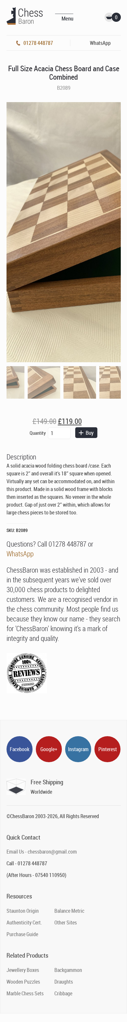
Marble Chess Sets (25, 993)
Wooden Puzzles (23, 981)
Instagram (78, 749)
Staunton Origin (23, 910)
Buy (89, 432)
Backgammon (68, 970)
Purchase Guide (22, 934)
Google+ (48, 749)
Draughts (63, 981)
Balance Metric (69, 910)
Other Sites (65, 922)
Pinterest (107, 749)
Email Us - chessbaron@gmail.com (42, 851)
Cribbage (63, 993)
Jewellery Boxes (23, 970)
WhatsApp (20, 553)
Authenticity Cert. (24, 922)
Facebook (19, 749)
